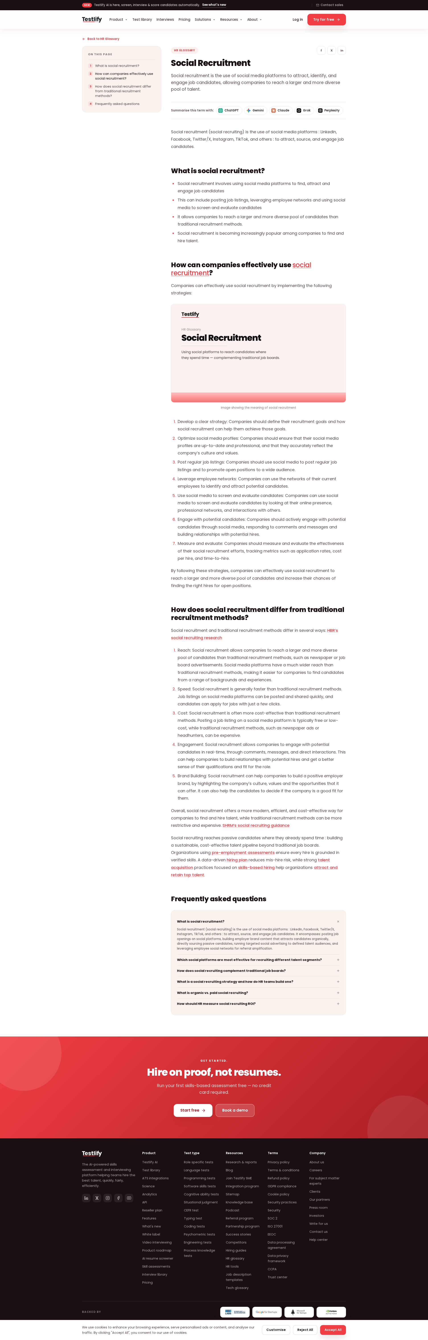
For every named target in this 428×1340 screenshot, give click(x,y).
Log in (298, 19)
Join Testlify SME (239, 1178)
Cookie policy (278, 1194)
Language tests (196, 1170)
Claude (283, 110)
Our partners (319, 1199)
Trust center (277, 1277)
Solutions (203, 19)
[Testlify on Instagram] (107, 1198)
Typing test (193, 1218)
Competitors (236, 1242)
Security (274, 1210)
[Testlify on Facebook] (118, 1198)
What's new (151, 1226)
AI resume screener (157, 1258)
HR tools (232, 1266)
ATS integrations (155, 1178)
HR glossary (235, 1258)
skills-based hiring (256, 867)
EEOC (272, 1234)
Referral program (239, 1218)
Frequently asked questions (117, 104)
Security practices (282, 1202)
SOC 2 (272, 1218)
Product (116, 19)
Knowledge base (239, 1202)
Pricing (184, 19)
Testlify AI (150, 1162)
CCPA (272, 1269)
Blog (229, 1170)
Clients (314, 1191)
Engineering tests (198, 1242)
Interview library (154, 1274)
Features (149, 1218)
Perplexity (332, 110)
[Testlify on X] (97, 1198)
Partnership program (242, 1226)
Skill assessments (156, 1266)
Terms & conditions (283, 1170)
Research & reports (241, 1162)
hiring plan (237, 860)
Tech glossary (237, 1288)
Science (148, 1186)
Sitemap (232, 1194)
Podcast (232, 1210)
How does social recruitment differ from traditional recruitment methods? (123, 91)
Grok (307, 110)
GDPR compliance (282, 1186)
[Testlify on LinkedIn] (86, 1198)
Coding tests (194, 1226)
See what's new (214, 5)
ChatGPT (231, 110)
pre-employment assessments (243, 852)
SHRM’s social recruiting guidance (256, 825)
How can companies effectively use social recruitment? (124, 76)
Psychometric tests (199, 1234)
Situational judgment (201, 1202)
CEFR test (191, 1210)
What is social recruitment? (117, 66)
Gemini (258, 110)
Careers (315, 1170)
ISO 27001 (275, 1226)
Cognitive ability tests (201, 1194)
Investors (316, 1215)
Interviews (165, 19)
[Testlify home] (92, 19)
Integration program (242, 1186)
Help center (318, 1239)
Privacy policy (279, 1162)
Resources (229, 19)
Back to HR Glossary (103, 39)
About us (316, 1162)
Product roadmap (156, 1250)
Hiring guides (236, 1250)
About (252, 19)
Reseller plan (152, 1210)
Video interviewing (157, 1242)
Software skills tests (200, 1186)
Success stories (238, 1234)
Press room (318, 1207)
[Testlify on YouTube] (129, 1198)
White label (151, 1234)
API (144, 1202)
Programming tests (199, 1178)
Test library (142, 19)
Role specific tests (198, 1162)
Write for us (318, 1223)
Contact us (318, 1231)
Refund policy (279, 1178)
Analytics (149, 1194)
